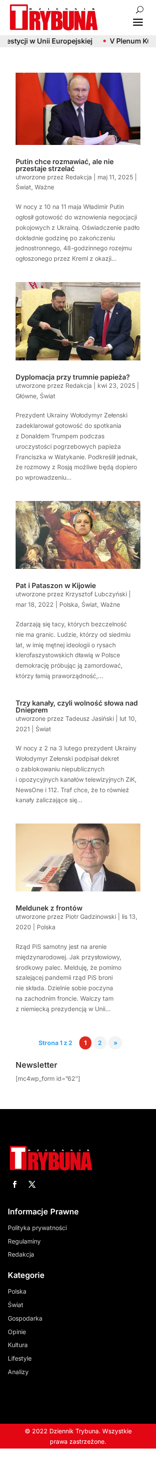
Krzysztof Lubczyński (96, 594)
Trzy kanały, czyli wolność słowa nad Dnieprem (77, 706)
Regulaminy (24, 1241)
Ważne (44, 187)
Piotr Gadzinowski (90, 916)
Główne (26, 396)
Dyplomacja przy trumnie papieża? (73, 377)
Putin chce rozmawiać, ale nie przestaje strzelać (65, 165)
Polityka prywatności (37, 1227)
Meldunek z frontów (49, 908)
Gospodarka (25, 1318)
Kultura (18, 1344)
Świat (23, 187)
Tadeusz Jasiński (89, 718)
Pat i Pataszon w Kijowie (56, 585)
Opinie (17, 1331)
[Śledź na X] (32, 1184)
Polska (68, 604)
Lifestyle (20, 1358)
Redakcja (78, 177)
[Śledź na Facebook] (15, 1184)
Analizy (18, 1371)
